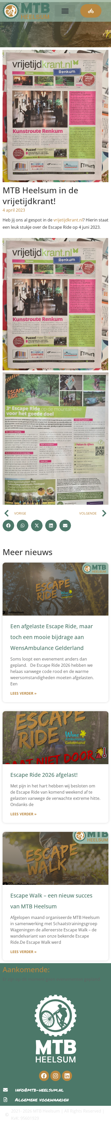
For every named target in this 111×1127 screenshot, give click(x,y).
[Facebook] (44, 1076)
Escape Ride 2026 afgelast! (44, 774)
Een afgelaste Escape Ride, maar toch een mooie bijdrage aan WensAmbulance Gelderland (51, 637)
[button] (65, 11)
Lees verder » (23, 693)
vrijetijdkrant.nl (68, 220)
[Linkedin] (67, 1076)
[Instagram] (55, 1076)
